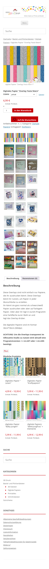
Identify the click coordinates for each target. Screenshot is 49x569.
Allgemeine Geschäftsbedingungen (17, 519)
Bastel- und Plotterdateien (23, 39)
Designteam (8, 525)
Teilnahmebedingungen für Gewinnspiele (19, 542)
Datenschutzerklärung (12, 522)
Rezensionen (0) (29, 278)
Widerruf (6, 545)
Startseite (7, 39)
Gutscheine (7, 500)
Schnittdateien (14, 497)
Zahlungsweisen (9, 548)
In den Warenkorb (22, 110)
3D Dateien (12, 486)
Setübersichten (9, 538)
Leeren (41, 94)
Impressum (8, 529)
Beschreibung (13, 278)
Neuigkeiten (8, 535)
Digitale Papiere (14, 490)
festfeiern (26, 127)
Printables (12, 493)
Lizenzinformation (10, 532)
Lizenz (6, 94)
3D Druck (7, 480)
